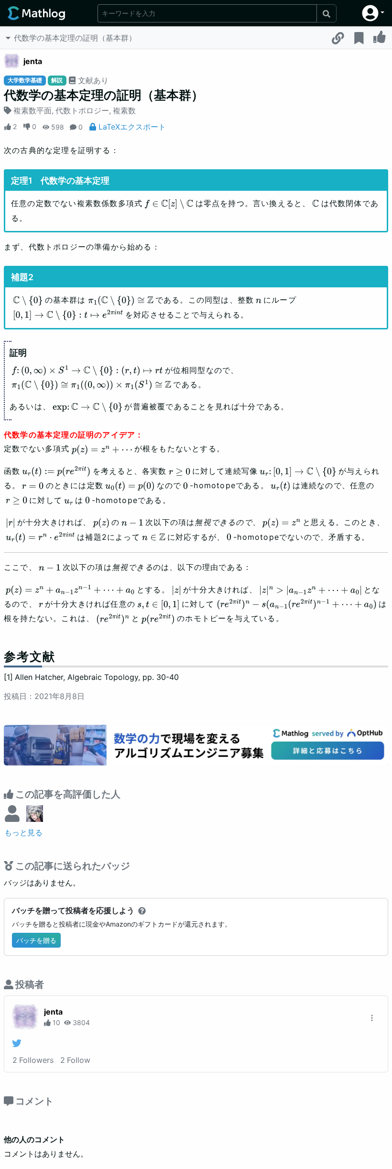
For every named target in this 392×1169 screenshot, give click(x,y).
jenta (32, 61)
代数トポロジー (82, 110)
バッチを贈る (36, 940)
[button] (373, 13)
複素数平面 (32, 110)
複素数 (124, 110)
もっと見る (23, 832)
